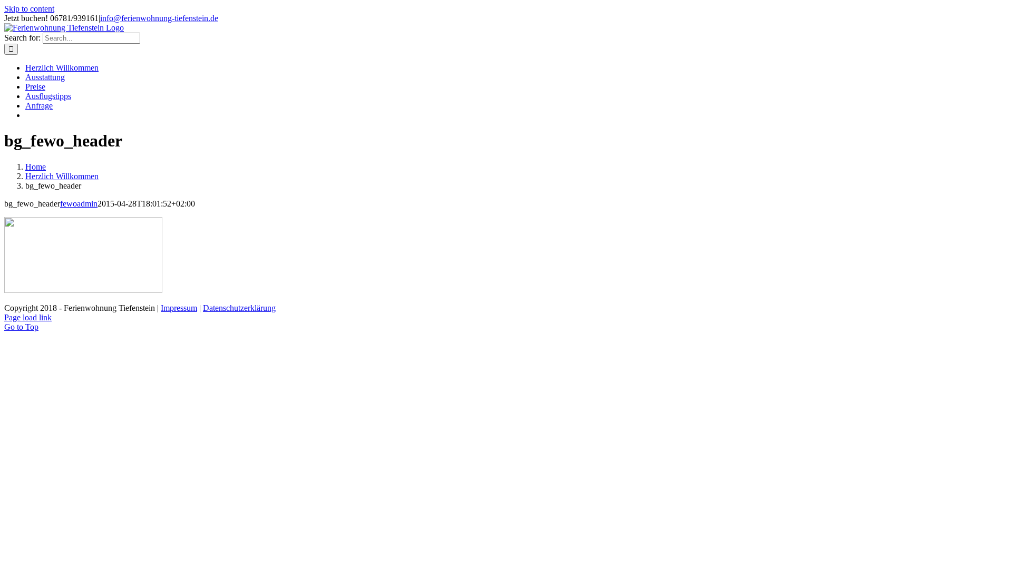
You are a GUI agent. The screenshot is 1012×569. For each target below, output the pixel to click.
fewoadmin (79, 203)
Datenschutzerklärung (239, 307)
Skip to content (29, 8)
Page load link (28, 317)
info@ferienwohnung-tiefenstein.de (159, 18)
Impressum (179, 307)
